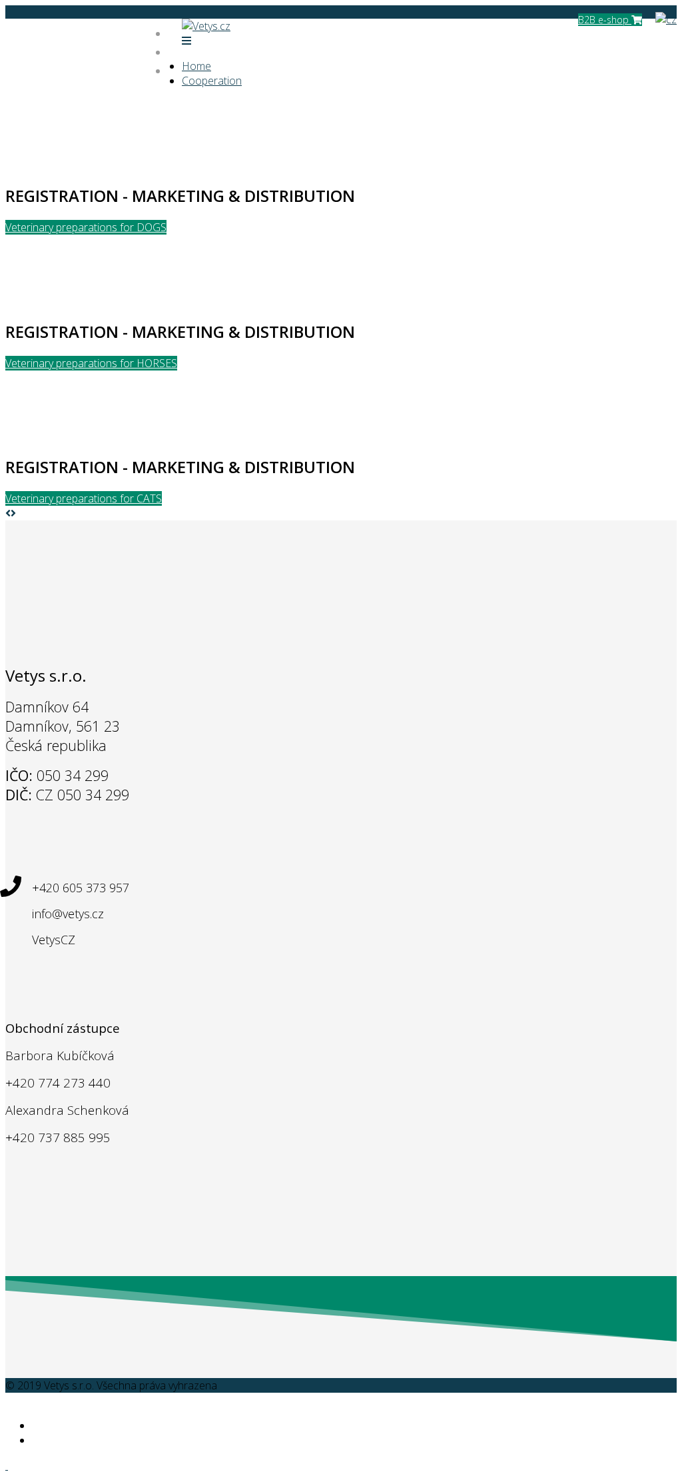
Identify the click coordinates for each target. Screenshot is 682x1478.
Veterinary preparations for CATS (83, 498)
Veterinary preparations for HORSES (91, 363)
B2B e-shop (604, 19)
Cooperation (212, 80)
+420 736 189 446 (92, 32)
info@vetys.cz (83, 48)
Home (196, 66)
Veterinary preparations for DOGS (86, 227)
